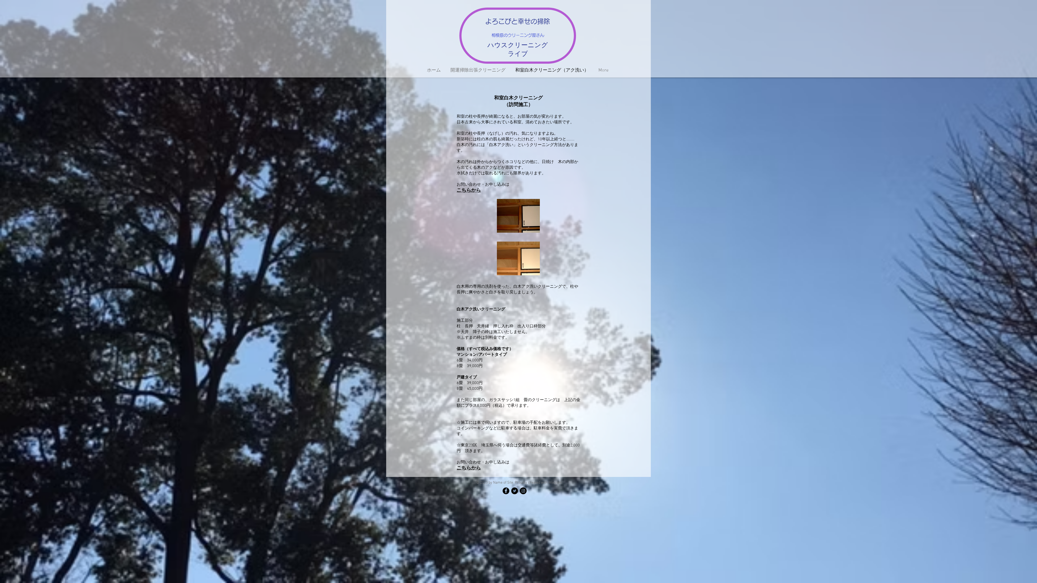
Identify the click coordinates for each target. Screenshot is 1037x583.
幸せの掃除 (534, 21)
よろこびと (501, 21)
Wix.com (555, 482)
